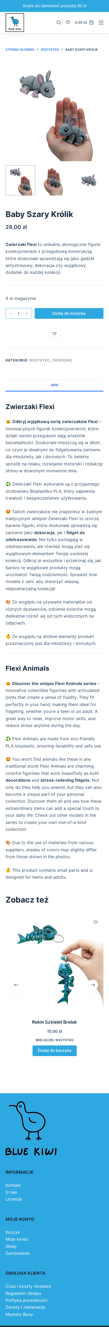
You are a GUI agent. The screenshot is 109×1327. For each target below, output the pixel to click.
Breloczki (44, 1040)
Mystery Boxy (19, 1314)
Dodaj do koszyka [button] (54, 1050)
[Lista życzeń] (68, 22)
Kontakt (13, 1185)
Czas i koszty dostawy (28, 1286)
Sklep (11, 1246)
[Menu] (101, 22)
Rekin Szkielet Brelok (54, 1022)
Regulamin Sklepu (23, 1293)
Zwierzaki (62, 360)
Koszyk (13, 1232)
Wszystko (39, 360)
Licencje (14, 1199)
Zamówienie (18, 1253)
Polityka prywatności (27, 1300)
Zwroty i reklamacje (25, 1307)
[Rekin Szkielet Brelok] (55, 963)
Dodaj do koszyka (69, 313)
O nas (11, 1192)
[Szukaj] (59, 22)
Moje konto (17, 1239)
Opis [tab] (54, 385)
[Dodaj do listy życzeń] (54, 333)
